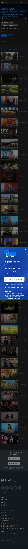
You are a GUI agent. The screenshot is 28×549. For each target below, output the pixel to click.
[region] (14, 274)
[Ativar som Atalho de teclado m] (6, 547)
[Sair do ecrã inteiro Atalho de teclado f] (25, 547)
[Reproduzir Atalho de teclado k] (2, 547)
